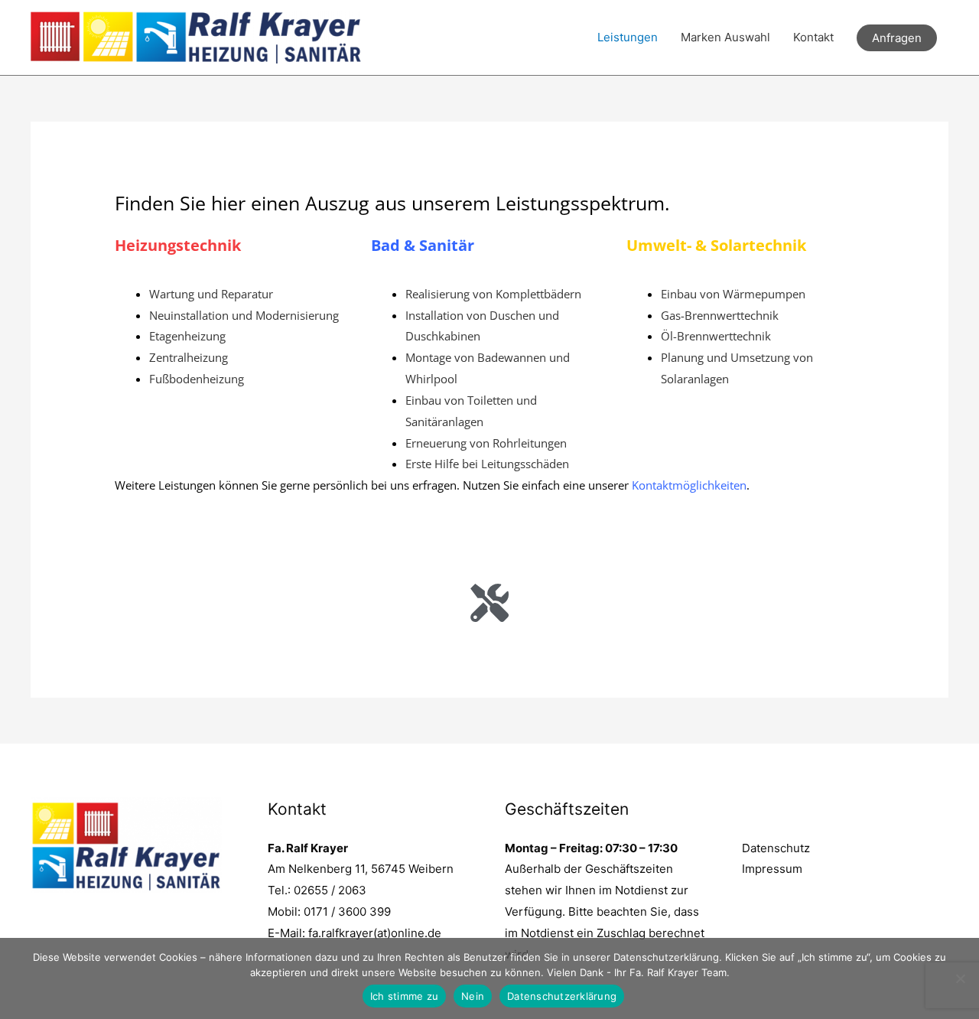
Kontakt (813, 37)
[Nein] (960, 978)
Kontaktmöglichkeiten (689, 485)
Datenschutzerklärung (561, 996)
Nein (472, 996)
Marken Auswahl (725, 37)
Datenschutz (776, 848)
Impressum (772, 868)
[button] (897, 37)
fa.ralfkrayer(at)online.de (374, 933)
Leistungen (627, 37)
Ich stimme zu (404, 996)
